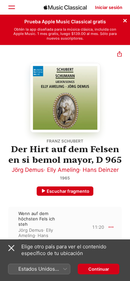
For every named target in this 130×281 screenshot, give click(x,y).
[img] (65, 7)
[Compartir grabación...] (119, 55)
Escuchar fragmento (68, 191)
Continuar (98, 269)
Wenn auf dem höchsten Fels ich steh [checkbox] (36, 219)
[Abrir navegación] (11, 7)
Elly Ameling (63, 169)
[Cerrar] (125, 20)
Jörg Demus (28, 169)
